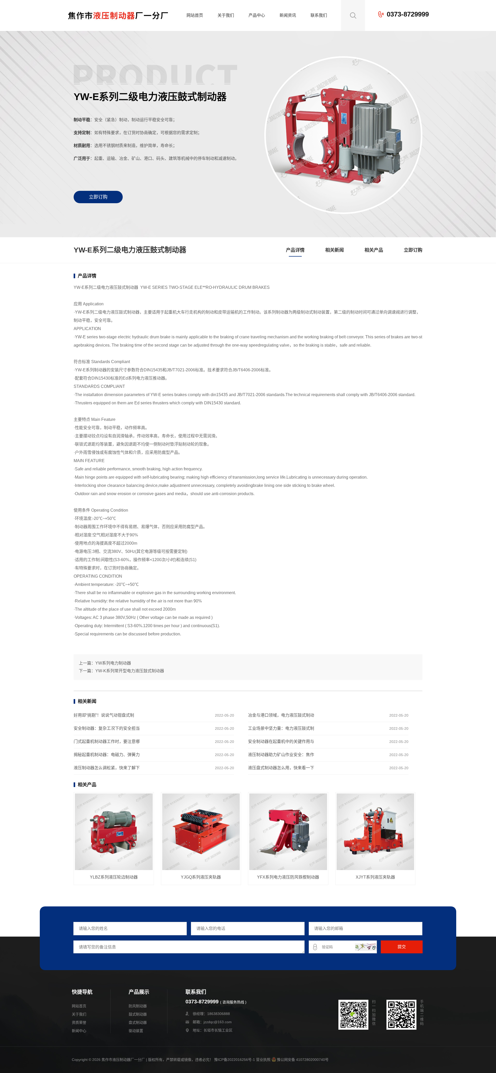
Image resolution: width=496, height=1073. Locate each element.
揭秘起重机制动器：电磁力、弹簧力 (107, 754)
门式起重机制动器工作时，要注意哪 (107, 741)
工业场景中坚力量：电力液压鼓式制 (281, 728)
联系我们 (319, 15)
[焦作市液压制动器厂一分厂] (118, 27)
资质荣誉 (79, 1022)
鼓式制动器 (138, 1014)
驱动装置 (136, 1031)
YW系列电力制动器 (113, 663)
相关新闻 (334, 250)
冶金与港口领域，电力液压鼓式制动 (281, 715)
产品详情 (295, 250)
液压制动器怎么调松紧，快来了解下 (107, 768)
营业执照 (263, 1060)
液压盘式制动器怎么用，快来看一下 (281, 768)
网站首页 (195, 15)
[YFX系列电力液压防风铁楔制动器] (288, 832)
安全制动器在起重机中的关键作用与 (281, 741)
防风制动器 (138, 1006)
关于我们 (226, 15)
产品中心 (257, 15)
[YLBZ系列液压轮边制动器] (114, 832)
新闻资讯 (288, 15)
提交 (402, 947)
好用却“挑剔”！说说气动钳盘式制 (104, 715)
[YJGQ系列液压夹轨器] (201, 832)
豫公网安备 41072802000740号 (303, 1060)
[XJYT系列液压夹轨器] (375, 832)
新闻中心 (79, 1031)
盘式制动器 (138, 1022)
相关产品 (374, 250)
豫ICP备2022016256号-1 (234, 1060)
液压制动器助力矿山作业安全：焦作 (281, 754)
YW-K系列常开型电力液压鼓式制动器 (129, 671)
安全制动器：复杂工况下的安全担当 (107, 728)
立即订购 (98, 197)
